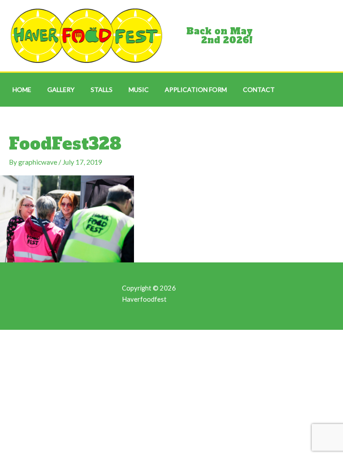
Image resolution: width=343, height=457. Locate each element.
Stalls (102, 89)
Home (22, 89)
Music (139, 89)
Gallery (61, 89)
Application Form (196, 89)
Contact (259, 89)
